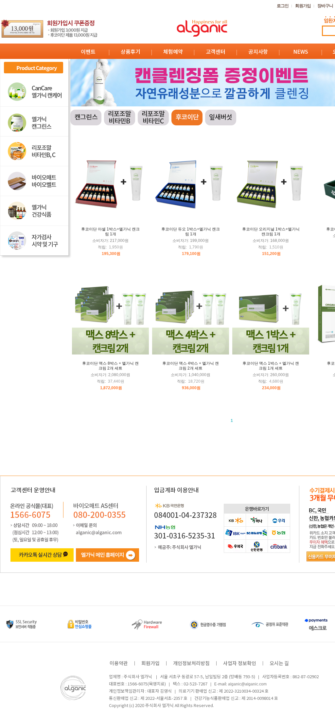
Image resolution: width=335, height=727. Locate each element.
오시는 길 (279, 663)
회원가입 (303, 5)
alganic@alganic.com (247, 684)
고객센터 (215, 51)
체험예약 (173, 51)
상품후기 (130, 51)
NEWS (300, 51)
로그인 (283, 5)
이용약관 (119, 663)
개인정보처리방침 (191, 663)
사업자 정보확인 (239, 663)
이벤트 (88, 51)
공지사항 (258, 51)
